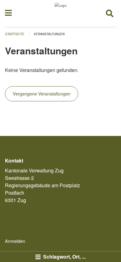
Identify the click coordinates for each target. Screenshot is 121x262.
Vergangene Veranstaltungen (41, 93)
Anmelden (15, 241)
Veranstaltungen (49, 34)
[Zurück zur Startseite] (60, 13)
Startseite (14, 34)
